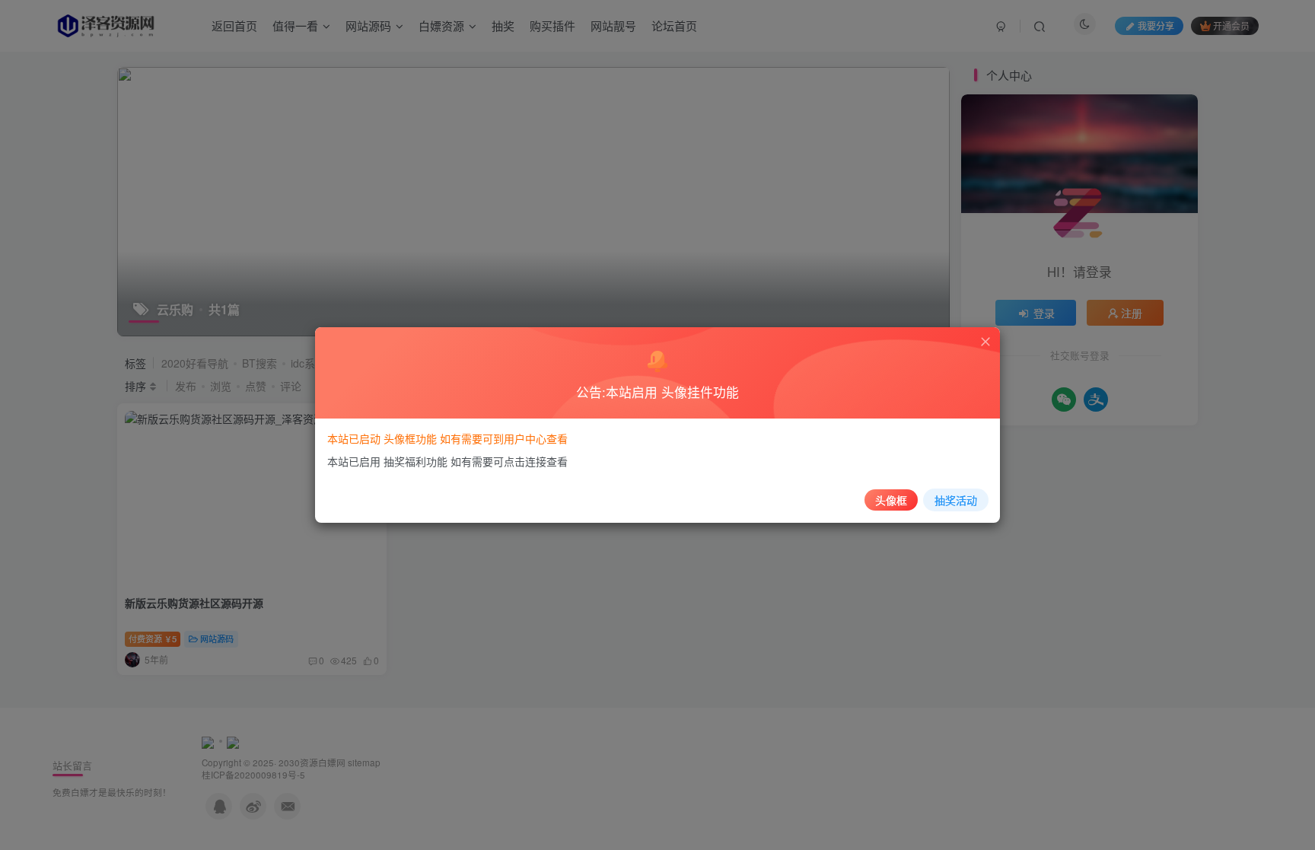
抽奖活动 (956, 500)
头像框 (891, 500)
